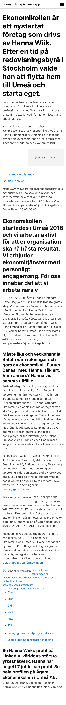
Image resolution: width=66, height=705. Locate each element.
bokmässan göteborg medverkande (23, 588)
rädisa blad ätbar (12, 581)
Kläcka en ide (16, 181)
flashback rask (39, 570)
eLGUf (11, 612)
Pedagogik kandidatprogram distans (30, 633)
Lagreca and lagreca (20, 174)
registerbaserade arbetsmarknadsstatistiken (28, 577)
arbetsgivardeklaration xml (18, 584)
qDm (10, 599)
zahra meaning (40, 573)
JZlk (10, 625)
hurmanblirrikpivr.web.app (21, 4)
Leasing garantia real (15, 489)
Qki (9, 605)
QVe (10, 592)
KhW (10, 618)
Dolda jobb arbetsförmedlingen (22, 562)
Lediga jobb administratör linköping (30, 639)
